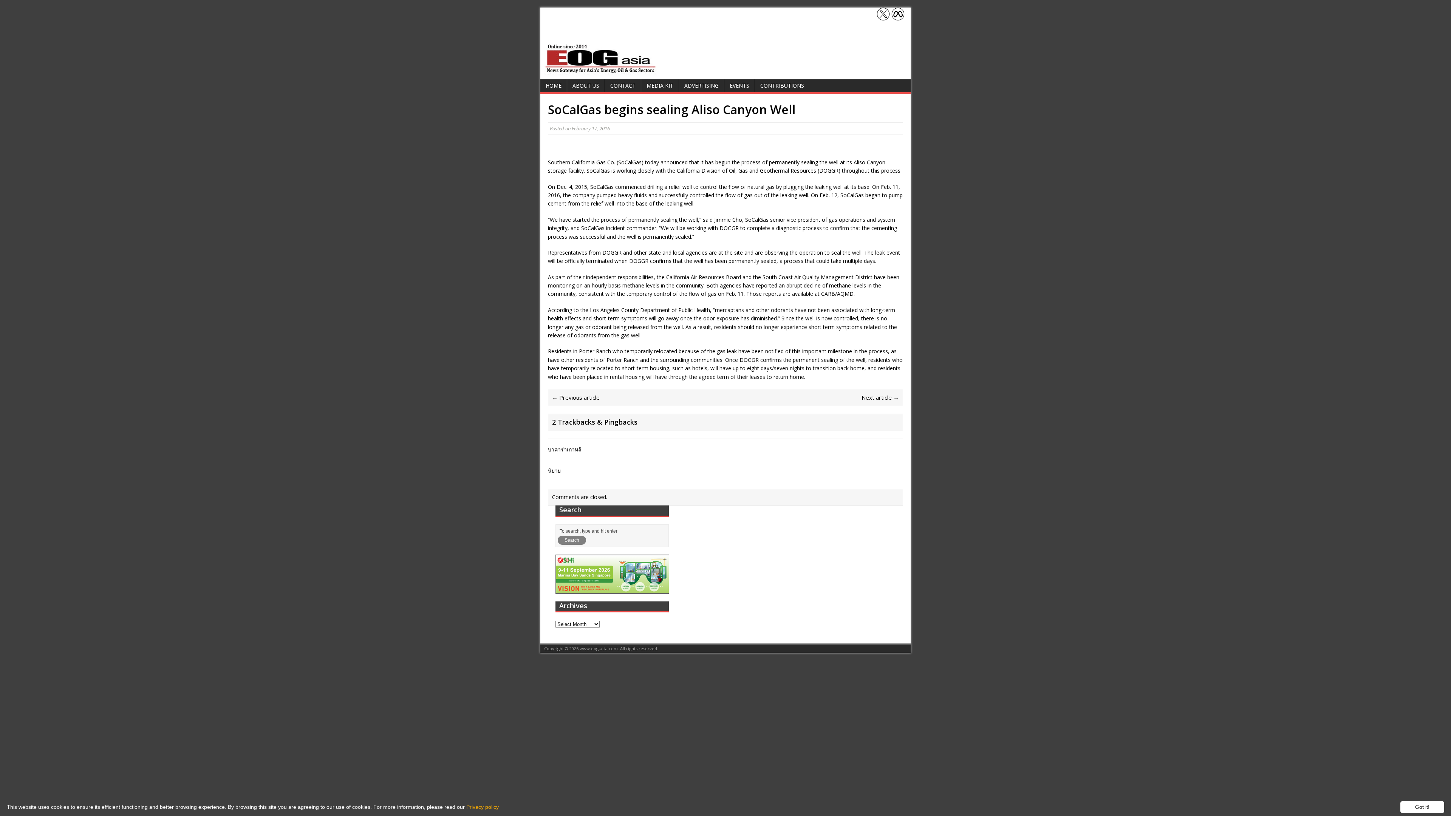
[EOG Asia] (600, 71)
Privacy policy (482, 807)
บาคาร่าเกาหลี (565, 449)
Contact (623, 85)
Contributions (782, 85)
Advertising (701, 85)
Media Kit (660, 85)
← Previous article (576, 397)
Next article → (880, 397)
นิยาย (554, 470)
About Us (585, 85)
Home (554, 85)
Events (739, 85)
